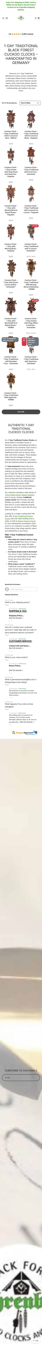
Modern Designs (28, 495)
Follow (7, 605)
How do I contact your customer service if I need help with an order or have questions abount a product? (20, 630)
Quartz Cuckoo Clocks (27, 521)
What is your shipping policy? (17, 602)
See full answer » (16, 618)
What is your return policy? (16, 657)
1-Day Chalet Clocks (13, 495)
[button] (10, 620)
